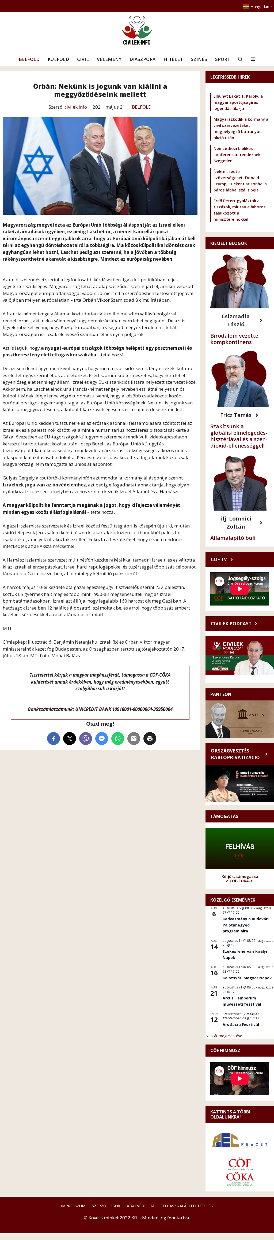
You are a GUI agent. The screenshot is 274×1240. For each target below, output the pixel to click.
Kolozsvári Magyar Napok (247, 977)
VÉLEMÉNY (109, 59)
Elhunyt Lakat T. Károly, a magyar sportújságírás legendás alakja (238, 102)
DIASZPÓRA (142, 59)
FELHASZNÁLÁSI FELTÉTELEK (187, 1205)
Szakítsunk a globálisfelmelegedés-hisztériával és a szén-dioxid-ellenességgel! (239, 436)
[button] (240, 59)
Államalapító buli (233, 537)
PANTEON (220, 694)
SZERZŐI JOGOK (106, 1205)
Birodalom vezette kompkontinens (234, 339)
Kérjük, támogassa (240, 876)
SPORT (222, 59)
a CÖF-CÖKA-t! (239, 880)
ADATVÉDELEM (140, 1205)
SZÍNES (199, 59)
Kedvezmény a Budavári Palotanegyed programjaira (246, 924)
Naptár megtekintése (224, 1035)
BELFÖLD (29, 59)
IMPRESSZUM (73, 1205)
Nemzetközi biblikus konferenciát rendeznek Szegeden (237, 154)
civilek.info (75, 107)
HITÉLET (173, 59)
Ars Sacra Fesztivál (241, 1024)
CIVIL (83, 59)
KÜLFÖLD (58, 59)
